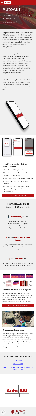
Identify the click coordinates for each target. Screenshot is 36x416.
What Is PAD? (18, 360)
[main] (18, 14)
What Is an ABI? (18, 364)
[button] (2, 2)
